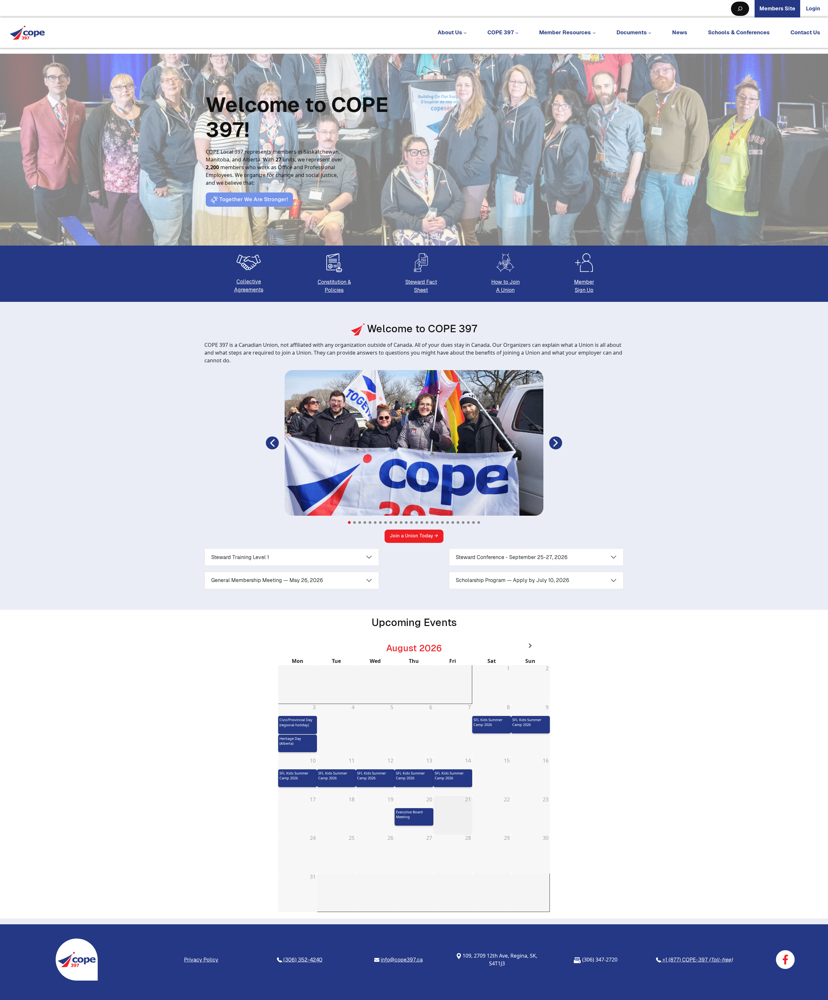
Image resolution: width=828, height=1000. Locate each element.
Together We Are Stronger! (253, 199)
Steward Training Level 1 (240, 557)
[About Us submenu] (465, 32)
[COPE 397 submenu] (516, 32)
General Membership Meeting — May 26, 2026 (267, 580)
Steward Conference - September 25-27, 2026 (512, 557)
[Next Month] (530, 646)
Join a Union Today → (414, 535)
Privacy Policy (201, 960)
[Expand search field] (740, 9)
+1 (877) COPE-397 (697, 960)
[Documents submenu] (649, 32)
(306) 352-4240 (302, 960)
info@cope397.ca (402, 960)
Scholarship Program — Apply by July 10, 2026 (512, 580)
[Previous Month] (297, 646)
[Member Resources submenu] (594, 32)
